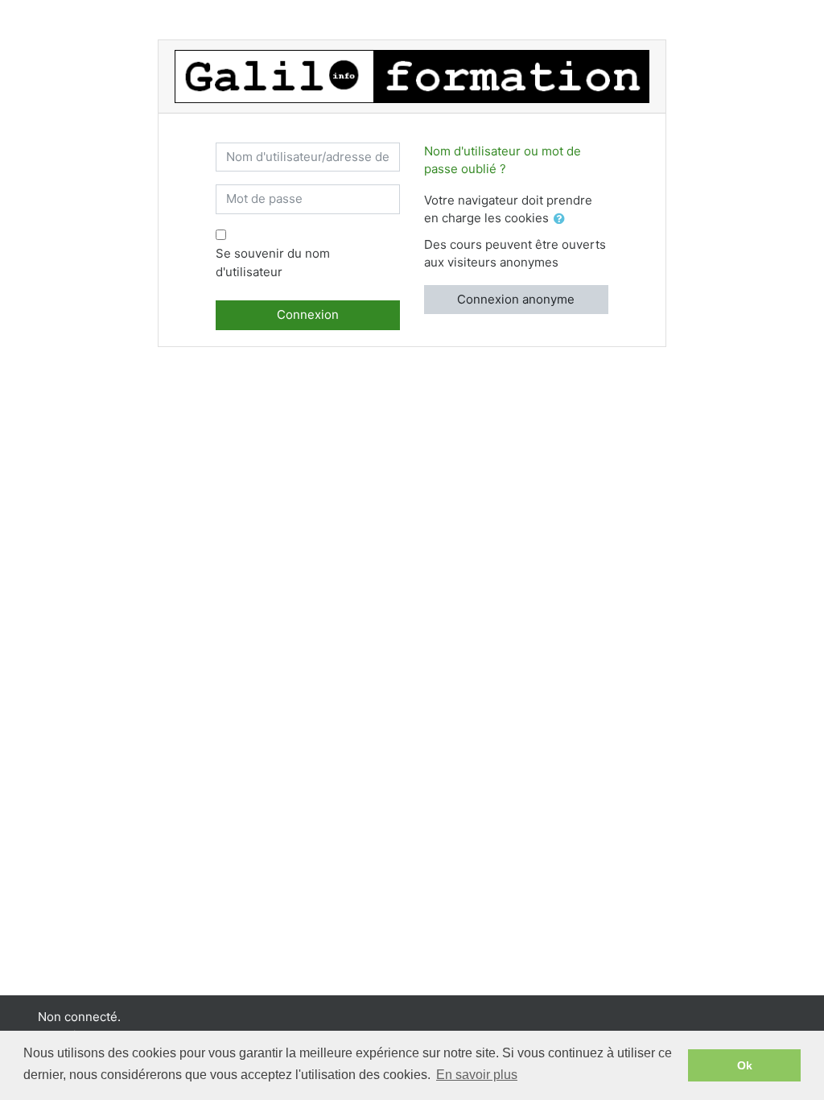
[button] (562, 219)
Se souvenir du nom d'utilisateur (273, 262)
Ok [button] (744, 1065)
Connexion (308, 314)
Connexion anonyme (516, 299)
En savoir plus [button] (476, 1074)
